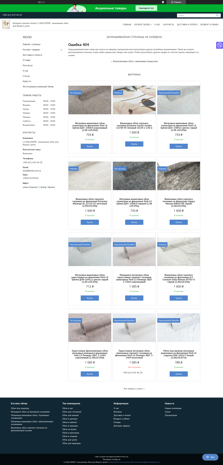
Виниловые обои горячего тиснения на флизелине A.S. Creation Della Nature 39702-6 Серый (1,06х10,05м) (178, 278)
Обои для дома (69, 439)
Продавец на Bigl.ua (111, 459)
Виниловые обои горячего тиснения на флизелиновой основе (29, 429)
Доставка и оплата (187, 24)
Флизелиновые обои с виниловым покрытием (135, 61)
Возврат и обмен (209, 24)
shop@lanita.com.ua (32, 170)
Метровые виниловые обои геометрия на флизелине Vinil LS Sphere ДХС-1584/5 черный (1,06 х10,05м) (134, 202)
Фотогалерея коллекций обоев (38, 86)
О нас (157, 24)
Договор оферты (122, 425)
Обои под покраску (20, 408)
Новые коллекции (173, 408)
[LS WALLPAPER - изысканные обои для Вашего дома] (6, 24)
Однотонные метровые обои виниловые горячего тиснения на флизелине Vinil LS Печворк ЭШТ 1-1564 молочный (134, 354)
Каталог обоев (142, 24)
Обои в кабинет (69, 422)
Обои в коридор (70, 425)
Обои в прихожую (70, 432)
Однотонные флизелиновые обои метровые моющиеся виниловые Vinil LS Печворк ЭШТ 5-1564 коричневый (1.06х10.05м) (90, 354)
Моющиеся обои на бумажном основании (30, 411)
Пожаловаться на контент (120, 462)
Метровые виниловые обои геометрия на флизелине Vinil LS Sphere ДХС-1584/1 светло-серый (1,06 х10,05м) (178, 126)
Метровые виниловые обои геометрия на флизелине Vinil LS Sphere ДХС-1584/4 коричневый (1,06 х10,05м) (89, 126)
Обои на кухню (69, 429)
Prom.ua (124, 456)
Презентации (171, 415)
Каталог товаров (31, 49)
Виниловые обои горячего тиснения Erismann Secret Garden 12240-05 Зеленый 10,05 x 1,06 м (134, 125)
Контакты (168, 24)
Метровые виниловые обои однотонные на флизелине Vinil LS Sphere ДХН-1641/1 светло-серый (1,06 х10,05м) (89, 278)
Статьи (26, 76)
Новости (27, 81)
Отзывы (26, 60)
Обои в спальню (69, 436)
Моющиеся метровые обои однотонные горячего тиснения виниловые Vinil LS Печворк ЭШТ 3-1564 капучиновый (134, 278)
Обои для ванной (70, 415)
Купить (90, 146)
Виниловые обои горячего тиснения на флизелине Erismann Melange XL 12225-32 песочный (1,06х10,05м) (89, 202)
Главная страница (31, 44)
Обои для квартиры (71, 443)
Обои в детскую (69, 418)
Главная (127, 24)
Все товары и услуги (133, 388)
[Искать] (217, 15)
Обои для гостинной (71, 411)
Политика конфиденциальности (145, 462)
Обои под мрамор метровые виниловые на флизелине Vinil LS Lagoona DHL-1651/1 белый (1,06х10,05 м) (178, 354)
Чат (213, 457)
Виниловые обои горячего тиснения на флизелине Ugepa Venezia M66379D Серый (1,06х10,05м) (178, 202)
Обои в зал (67, 408)
